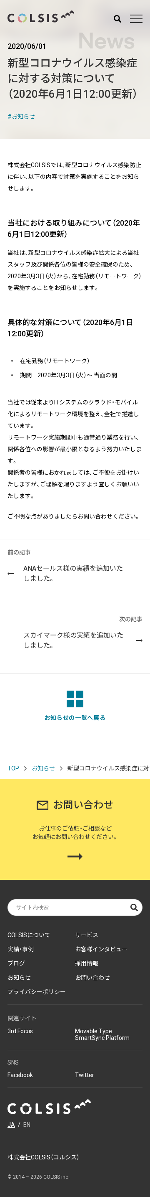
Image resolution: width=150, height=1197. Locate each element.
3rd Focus (20, 1031)
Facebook (20, 1075)
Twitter (84, 1075)
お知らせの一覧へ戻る (75, 717)
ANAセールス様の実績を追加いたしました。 (65, 565)
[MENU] (136, 18)
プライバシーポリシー (37, 992)
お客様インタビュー (101, 949)
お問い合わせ (92, 977)
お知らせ (23, 116)
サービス (86, 935)
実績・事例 (21, 949)
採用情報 (86, 963)
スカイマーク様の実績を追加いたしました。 (82, 632)
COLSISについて (29, 935)
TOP (13, 768)
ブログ (16, 963)
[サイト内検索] (117, 18)
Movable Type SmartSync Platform (102, 1034)
